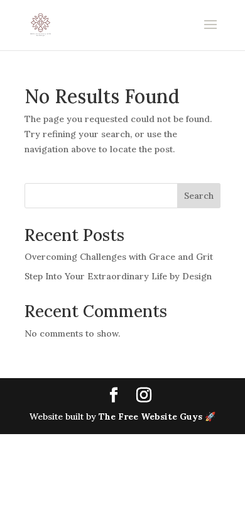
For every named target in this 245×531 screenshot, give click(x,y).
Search (199, 195)
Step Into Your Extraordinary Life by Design (118, 276)
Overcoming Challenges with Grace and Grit (118, 256)
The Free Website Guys (150, 416)
